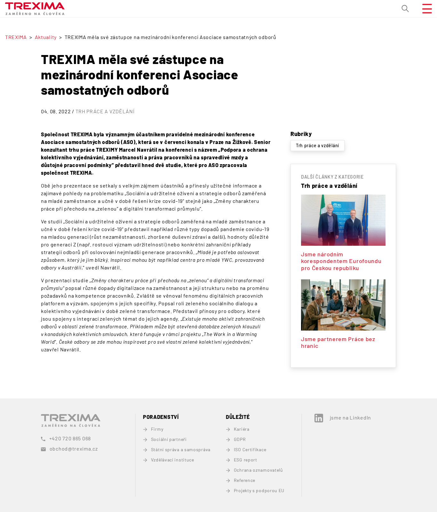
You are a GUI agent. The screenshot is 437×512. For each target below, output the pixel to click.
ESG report (245, 459)
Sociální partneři (169, 439)
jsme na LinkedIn (350, 417)
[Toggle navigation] (424, 8)
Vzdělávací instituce (172, 459)
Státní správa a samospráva (181, 449)
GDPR (240, 439)
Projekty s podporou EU (259, 490)
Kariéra (242, 429)
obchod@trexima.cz (74, 448)
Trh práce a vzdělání (105, 111)
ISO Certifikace (250, 449)
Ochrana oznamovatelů (258, 470)
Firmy (157, 429)
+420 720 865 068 (70, 438)
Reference (244, 480)
